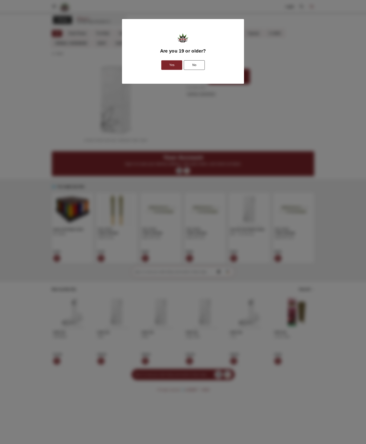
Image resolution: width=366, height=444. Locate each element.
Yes (171, 65)
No (194, 65)
